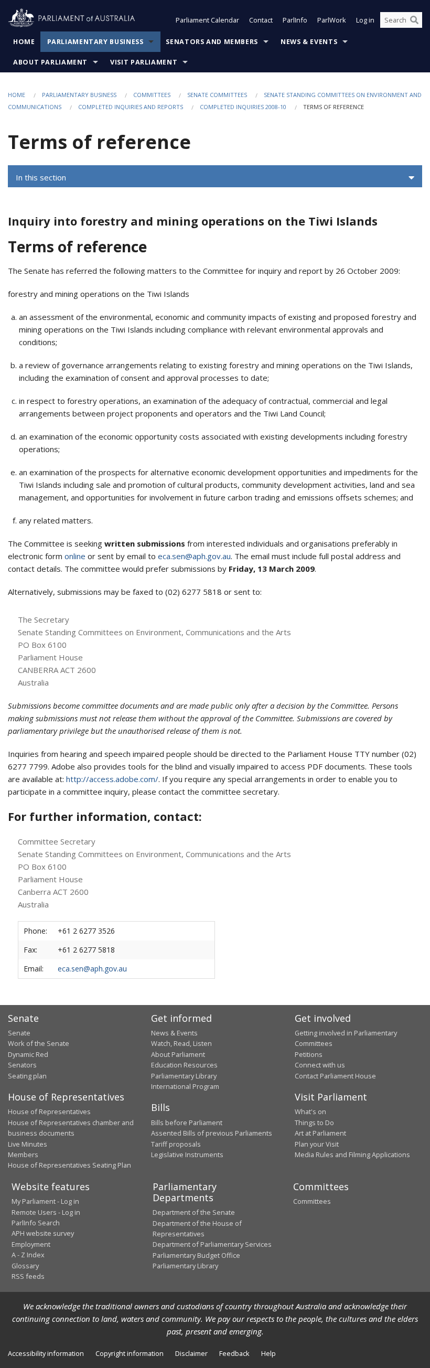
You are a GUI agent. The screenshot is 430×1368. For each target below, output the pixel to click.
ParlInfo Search (36, 1222)
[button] (215, 178)
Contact (261, 20)
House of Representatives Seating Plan (69, 1165)
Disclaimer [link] (191, 1353)
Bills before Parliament (186, 1122)
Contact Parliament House (335, 1076)
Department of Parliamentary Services (212, 1244)
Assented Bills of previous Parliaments (211, 1133)
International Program (185, 1086)
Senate (19, 1033)
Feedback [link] (234, 1353)
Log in (365, 20)
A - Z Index (28, 1254)
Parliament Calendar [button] (207, 20)
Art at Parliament (320, 1133)
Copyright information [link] (129, 1353)
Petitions (308, 1054)
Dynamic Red (28, 1054)
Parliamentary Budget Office (196, 1255)
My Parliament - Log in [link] (45, 1201)
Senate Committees (217, 95)
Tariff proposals (176, 1144)
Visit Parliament (143, 62)
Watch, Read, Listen (181, 1043)
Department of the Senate (194, 1212)
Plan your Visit (317, 1144)
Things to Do (314, 1122)
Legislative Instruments (187, 1154)
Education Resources (184, 1065)
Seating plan (27, 1076)
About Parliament (50, 62)
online (74, 556)
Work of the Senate (38, 1043)
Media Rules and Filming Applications (352, 1154)
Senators (22, 1065)
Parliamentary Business (95, 41)
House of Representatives (49, 1111)
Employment (31, 1244)
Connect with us (320, 1065)
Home (24, 41)
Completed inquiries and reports (130, 107)
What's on (310, 1111)
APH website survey (43, 1233)
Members (23, 1154)
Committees (151, 95)
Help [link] (268, 1353)
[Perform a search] (414, 20)
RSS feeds (28, 1276)
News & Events (309, 41)
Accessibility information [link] (46, 1353)
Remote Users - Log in (46, 1212)
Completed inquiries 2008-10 (243, 107)
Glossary (25, 1265)
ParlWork (331, 20)
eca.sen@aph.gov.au (194, 556)
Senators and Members (212, 41)
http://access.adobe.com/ (112, 779)
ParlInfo (295, 20)
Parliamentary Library (184, 1076)
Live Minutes (27, 1144)
